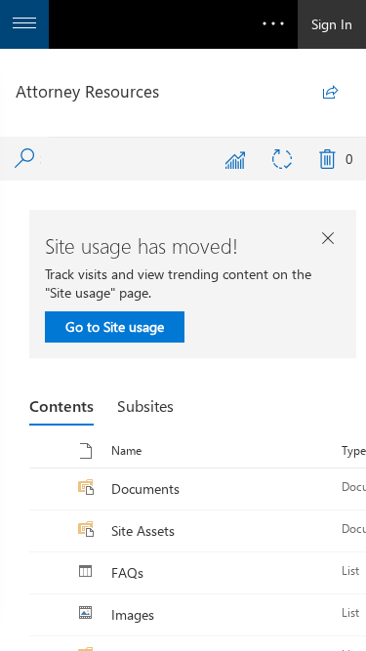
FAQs (127, 572)
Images (132, 614)
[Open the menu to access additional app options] (24, 24)
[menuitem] (235, 159)
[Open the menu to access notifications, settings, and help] (273, 24)
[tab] (61, 406)
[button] (124, 451)
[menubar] (181, 159)
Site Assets (143, 530)
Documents (145, 488)
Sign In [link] (331, 24)
